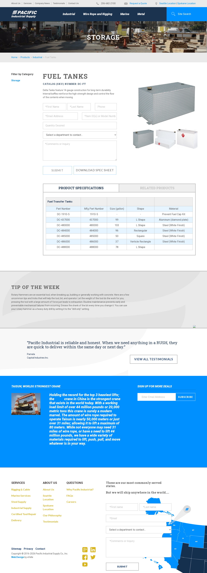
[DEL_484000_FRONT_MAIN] (187, 139)
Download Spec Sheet (95, 170)
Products (25, 57)
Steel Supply (18, 501)
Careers (71, 501)
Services (28, 3)
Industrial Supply (21, 507)
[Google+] (86, 550)
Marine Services (21, 495)
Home (14, 57)
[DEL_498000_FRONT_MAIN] (165, 139)
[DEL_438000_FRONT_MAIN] (143, 139)
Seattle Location (167, 3)
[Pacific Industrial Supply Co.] (24, 14)
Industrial (69, 14)
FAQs (69, 495)
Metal (141, 14)
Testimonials (59, 3)
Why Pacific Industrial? (80, 489)
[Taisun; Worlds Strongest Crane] (25, 404)
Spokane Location (186, 3)
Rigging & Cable (20, 489)
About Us (15, 3)
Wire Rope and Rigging (97, 14)
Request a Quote (138, 3)
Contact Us (73, 3)
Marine (124, 14)
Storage (15, 80)
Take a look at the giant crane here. (71, 452)
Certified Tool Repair (23, 514)
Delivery (16, 520)
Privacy (28, 548)
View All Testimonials (153, 359)
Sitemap (16, 548)
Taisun (59, 399)
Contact (40, 548)
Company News (42, 3)
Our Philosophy (52, 515)
